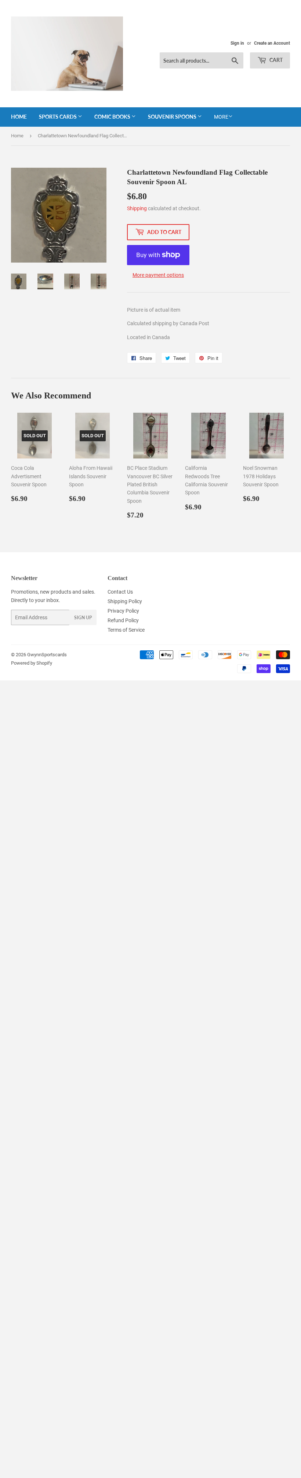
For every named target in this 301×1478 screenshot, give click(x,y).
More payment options (158, 275)
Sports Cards (58, 117)
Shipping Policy (125, 601)
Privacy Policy (123, 611)
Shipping (137, 208)
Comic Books (112, 117)
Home (19, 117)
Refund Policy (123, 620)
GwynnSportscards (47, 654)
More (221, 117)
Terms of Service (126, 630)
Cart (275, 60)
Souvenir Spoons (172, 117)
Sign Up (83, 617)
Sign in (237, 43)
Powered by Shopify (31, 663)
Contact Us (120, 592)
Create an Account (272, 43)
